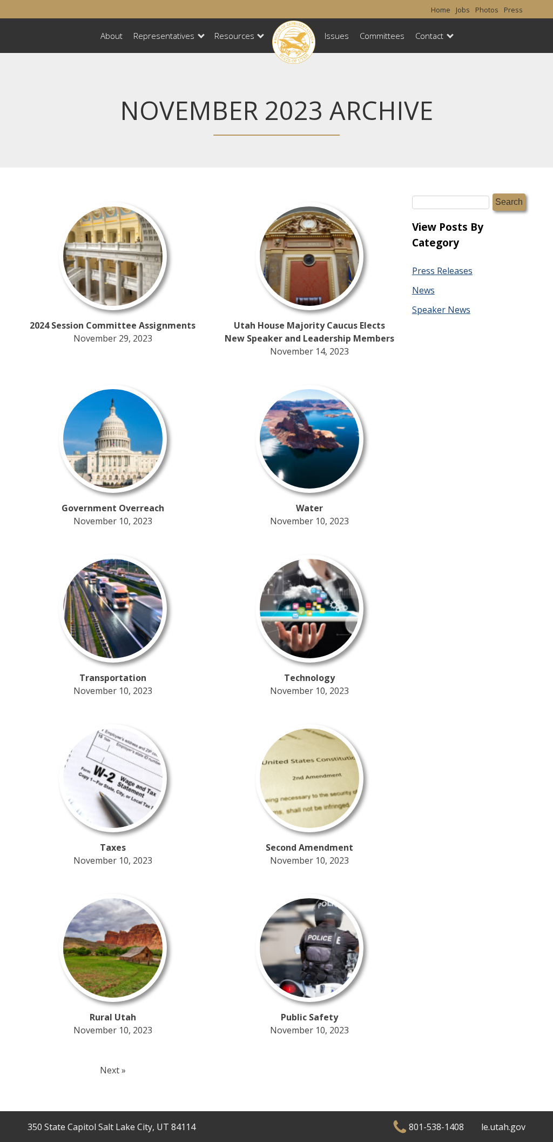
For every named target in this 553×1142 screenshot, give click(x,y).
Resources (234, 35)
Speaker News (441, 310)
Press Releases (442, 271)
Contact (429, 35)
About (111, 35)
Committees (382, 35)
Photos (486, 10)
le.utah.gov (503, 1127)
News (423, 290)
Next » (113, 1070)
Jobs (463, 10)
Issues (337, 35)
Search (509, 201)
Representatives (163, 35)
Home (440, 10)
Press (513, 10)
